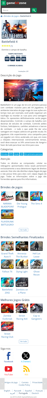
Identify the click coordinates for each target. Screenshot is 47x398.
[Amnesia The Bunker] (22, 246)
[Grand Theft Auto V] (7, 246)
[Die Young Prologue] (22, 196)
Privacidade (37, 382)
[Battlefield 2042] (7, 282)
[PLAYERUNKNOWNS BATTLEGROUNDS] (7, 214)
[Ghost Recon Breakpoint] (36, 264)
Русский (18, 390)
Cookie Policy (24, 385)
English (7, 390)
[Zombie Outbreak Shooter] (7, 308)
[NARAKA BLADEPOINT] (7, 196)
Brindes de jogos (11, 16)
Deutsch (35, 393)
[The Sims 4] (36, 196)
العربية (12, 393)
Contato (25, 382)
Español (28, 390)
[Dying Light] (22, 264)
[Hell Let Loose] (36, 246)
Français (39, 390)
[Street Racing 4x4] (22, 308)
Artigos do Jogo (11, 382)
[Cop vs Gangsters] (36, 308)
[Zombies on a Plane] (22, 282)
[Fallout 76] (7, 264)
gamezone (16, 3)
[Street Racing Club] (7, 326)
